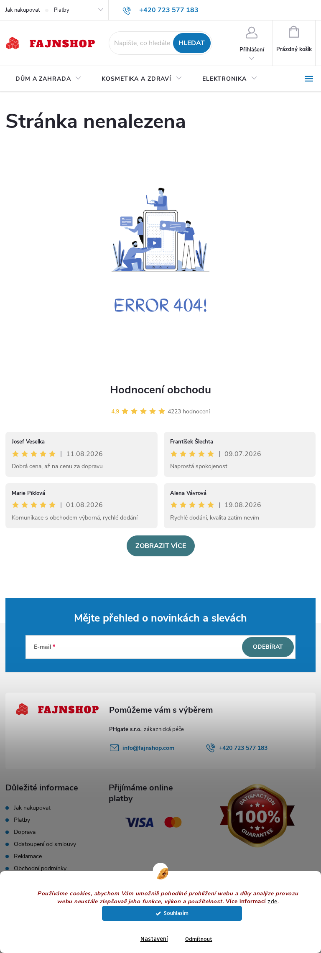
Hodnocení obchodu (160, 389)
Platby (61, 10)
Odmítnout (198, 939)
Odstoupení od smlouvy (45, 844)
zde (273, 901)
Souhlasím (176, 913)
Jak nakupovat (22, 10)
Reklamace (28, 856)
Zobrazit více (160, 545)
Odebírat (268, 647)
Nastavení (154, 939)
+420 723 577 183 (243, 748)
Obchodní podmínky (40, 868)
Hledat (191, 43)
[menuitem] (48, 79)
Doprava (25, 832)
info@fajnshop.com (148, 748)
